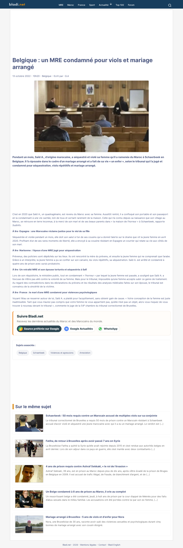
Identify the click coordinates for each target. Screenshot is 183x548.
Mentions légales (88, 545)
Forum (131, 5)
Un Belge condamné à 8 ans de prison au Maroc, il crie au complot (86, 491)
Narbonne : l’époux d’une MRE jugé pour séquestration (50, 250)
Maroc (70, 5)
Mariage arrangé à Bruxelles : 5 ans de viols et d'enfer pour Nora (85, 516)
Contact (102, 545)
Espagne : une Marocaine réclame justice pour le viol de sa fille (55, 231)
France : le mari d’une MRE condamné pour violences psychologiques (58, 292)
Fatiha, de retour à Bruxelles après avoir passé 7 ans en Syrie (83, 440)
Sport (92, 5)
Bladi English (114, 545)
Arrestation (85, 353)
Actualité (104, 5)
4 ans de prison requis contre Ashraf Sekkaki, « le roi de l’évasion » (87, 466)
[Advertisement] (91, 33)
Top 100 (120, 5)
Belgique (46, 76)
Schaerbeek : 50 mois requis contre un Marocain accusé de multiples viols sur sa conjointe (101, 415)
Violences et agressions (62, 353)
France (81, 5)
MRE (61, 5)
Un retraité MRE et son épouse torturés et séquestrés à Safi (53, 269)
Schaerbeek (38, 353)
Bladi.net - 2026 (70, 545)
